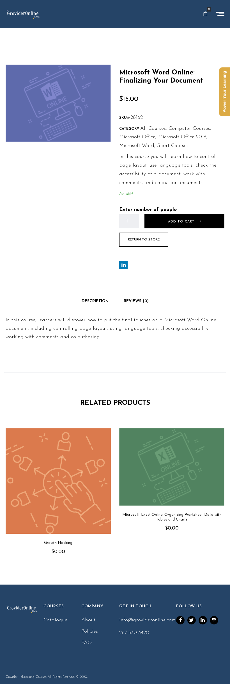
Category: (129, 129)
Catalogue (55, 620)
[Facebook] (180, 620)
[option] (58, 499)
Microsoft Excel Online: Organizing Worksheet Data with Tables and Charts (172, 517)
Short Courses (172, 145)
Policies (89, 631)
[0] (205, 14)
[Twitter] (191, 620)
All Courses (153, 128)
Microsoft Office (137, 137)
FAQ (86, 643)
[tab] (95, 301)
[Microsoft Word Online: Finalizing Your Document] (58, 103)
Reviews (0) (136, 301)
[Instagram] (214, 620)
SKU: (123, 118)
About (88, 620)
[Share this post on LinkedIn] (123, 265)
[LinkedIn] (203, 620)
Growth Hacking (58, 543)
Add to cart (181, 221)
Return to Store (144, 239)
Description (95, 301)
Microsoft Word (136, 145)
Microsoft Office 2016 (182, 137)
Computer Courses (189, 128)
